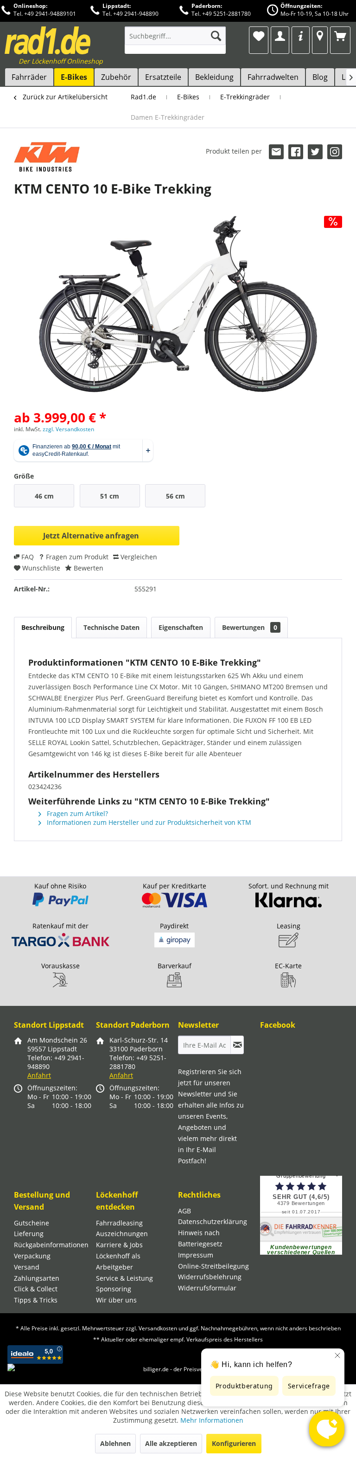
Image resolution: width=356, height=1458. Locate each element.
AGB (184, 1210)
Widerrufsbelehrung (210, 1276)
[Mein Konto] (280, 36)
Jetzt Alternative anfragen (91, 536)
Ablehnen (115, 1443)
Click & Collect (35, 1288)
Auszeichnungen (122, 1233)
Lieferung (29, 1233)
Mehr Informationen (211, 1420)
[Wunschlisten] (258, 36)
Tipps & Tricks (35, 1300)
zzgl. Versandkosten (68, 429)
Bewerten (87, 568)
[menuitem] (175, 40)
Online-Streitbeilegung (213, 1266)
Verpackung (32, 1255)
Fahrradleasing (119, 1222)
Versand (26, 1267)
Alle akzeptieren (171, 1443)
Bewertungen (249, 627)
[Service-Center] (300, 36)
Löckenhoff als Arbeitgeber (118, 1261)
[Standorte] (319, 36)
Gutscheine (31, 1222)
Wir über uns (116, 1300)
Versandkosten (158, 1328)
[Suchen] (216, 35)
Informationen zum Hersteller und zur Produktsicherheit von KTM (148, 822)
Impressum (195, 1255)
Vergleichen (138, 556)
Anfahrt (39, 1075)
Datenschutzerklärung (212, 1221)
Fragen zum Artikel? (76, 813)
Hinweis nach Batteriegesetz (200, 1238)
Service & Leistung (124, 1278)
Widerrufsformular (207, 1287)
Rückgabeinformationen (51, 1244)
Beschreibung (42, 627)
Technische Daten (111, 627)
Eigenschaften (181, 627)
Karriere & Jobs (119, 1244)
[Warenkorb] (340, 36)
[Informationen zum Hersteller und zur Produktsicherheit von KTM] (47, 158)
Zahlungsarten (36, 1278)
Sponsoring (113, 1288)
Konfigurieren (234, 1443)
